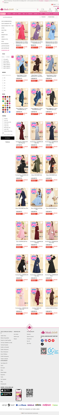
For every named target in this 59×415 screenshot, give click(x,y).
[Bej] (10, 99)
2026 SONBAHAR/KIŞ (6, 21)
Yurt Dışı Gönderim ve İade (6, 342)
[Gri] (5, 106)
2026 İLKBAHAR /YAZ (6, 23)
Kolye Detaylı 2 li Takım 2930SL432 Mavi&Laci (22, 76)
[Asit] (3, 99)
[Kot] (8, 110)
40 (4, 83)
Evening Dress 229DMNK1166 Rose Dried (51, 242)
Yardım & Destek (4, 358)
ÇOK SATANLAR (5, 48)
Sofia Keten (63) (7, 122)
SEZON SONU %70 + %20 (9, 14)
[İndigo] (8, 108)
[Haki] (3, 108)
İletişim (15, 338)
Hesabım (29, 334)
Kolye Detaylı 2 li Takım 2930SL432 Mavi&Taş (52, 76)
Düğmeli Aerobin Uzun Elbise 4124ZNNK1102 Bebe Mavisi (52, 42)
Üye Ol (28, 341)
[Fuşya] (10, 103)
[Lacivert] (3, 112)
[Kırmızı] (5, 110)
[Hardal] (5, 108)
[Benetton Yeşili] (3, 101)
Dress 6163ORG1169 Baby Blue (36, 209)
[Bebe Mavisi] (8, 99)
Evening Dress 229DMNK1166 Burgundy (36, 242)
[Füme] (8, 103)
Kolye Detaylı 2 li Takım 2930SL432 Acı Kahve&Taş (36, 76)
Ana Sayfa (16, 334)
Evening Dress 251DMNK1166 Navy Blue (51, 142)
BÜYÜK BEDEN (35, 14)
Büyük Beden (3, 372)
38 (4, 80)
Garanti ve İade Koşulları (6, 340)
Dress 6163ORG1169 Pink (21, 241)
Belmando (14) (7, 127)
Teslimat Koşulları (4, 344)
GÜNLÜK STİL (30, 14)
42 (4, 85)
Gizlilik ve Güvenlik (5, 347)
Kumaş (4, 115)
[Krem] (10, 110)
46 (4, 90)
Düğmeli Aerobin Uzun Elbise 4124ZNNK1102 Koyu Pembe (22, 42)
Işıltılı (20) (6, 129)
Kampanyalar (3, 383)
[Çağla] (10, 101)
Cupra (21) (6, 125)
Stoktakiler (44, 16)
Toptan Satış (3, 335)
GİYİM (14, 13)
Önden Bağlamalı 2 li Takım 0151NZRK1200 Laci (22, 109)
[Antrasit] (10, 97)
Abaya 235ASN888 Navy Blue (22, 208)
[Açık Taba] (8, 97)
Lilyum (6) (6, 124)
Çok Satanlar (3, 379)
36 (4, 77)
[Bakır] (5, 99)
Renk (3, 94)
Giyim (2, 365)
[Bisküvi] (5, 101)
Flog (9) (5, 118)
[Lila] (8, 112)
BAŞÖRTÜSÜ (47, 13)
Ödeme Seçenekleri (5, 338)
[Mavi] (10, 112)
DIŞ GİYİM (24, 14)
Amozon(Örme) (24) (8, 134)
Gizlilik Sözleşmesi (5, 356)
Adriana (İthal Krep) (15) (7, 132)
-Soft (22, 413)
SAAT (41, 13)
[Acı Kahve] (5, 97)
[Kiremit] (3, 110)
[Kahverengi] (10, 108)
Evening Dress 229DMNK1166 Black (22, 275)
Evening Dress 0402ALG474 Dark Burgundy (22, 142)
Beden (4, 72)
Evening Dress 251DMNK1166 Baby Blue (36, 142)
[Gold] (3, 106)
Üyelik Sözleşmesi (4, 349)
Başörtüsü (3, 374)
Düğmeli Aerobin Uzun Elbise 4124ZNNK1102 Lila (37, 42)
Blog (2, 381)
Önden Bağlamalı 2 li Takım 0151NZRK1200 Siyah (51, 109)
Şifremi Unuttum (30, 336)
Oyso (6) (6, 120)
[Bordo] (8, 101)
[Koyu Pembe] (3, 97)
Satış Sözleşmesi (4, 351)
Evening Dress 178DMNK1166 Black (51, 275)
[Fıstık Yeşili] (5, 103)
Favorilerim (29, 338)
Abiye (2, 370)
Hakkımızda (16, 336)
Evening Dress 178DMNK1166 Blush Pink (22, 309)
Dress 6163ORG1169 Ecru (51, 208)
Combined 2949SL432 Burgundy (36, 309)
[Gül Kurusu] (8, 106)
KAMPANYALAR (5, 50)
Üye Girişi (29, 343)
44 (4, 88)
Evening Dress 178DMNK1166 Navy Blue (36, 275)
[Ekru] (3, 103)
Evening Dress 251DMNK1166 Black (22, 175)
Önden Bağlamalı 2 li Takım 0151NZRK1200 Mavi (36, 109)
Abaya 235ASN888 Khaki (36, 175)
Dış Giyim (3, 367)
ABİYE (19, 13)
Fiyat (3, 54)
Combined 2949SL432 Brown (52, 308)
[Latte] (5, 112)
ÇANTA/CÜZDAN (5, 45)
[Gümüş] (10, 106)
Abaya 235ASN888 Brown (51, 175)
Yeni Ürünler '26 (4, 363)
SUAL (2, 41)
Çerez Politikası (4, 354)
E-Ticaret (25, 413)
